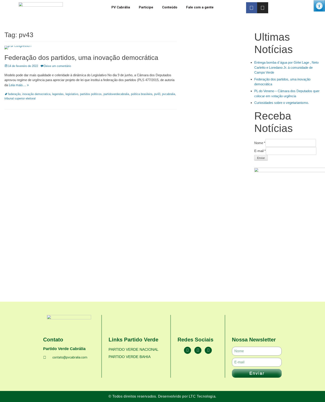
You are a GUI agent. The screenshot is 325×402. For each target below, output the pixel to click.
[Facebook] (187, 350)
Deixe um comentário (57, 66)
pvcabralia (168, 94)
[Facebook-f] (251, 7)
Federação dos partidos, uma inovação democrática (81, 57)
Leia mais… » (19, 85)
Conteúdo (169, 7)
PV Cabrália (120, 7)
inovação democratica (36, 94)
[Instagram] (262, 7)
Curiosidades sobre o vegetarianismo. (281, 103)
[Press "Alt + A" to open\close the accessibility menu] (319, 5)
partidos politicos (91, 94)
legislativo (71, 94)
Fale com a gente (200, 7)
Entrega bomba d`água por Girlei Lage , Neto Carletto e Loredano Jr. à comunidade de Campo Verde (286, 67)
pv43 (157, 94)
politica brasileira (141, 94)
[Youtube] (208, 350)
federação (14, 94)
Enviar (261, 158)
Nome (259, 143)
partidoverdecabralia (116, 94)
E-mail (260, 151)
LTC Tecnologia (202, 396)
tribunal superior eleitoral (20, 98)
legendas (58, 94)
